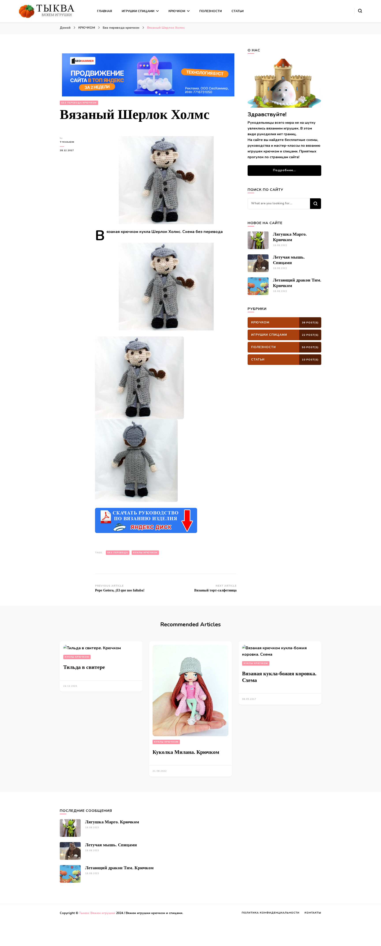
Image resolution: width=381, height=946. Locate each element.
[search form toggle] (360, 11)
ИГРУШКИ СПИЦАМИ (138, 11)
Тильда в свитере (84, 667)
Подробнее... (284, 170)
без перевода (117, 552)
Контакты (312, 912)
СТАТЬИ (238, 11)
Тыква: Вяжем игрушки (97, 913)
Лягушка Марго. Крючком (112, 821)
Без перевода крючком (79, 102)
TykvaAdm (67, 142)
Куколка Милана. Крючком (186, 752)
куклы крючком (145, 552)
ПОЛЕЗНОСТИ (210, 11)
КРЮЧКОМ (176, 11)
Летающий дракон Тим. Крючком (119, 867)
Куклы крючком (77, 657)
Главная (104, 11)
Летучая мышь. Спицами (111, 844)
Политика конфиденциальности (270, 912)
